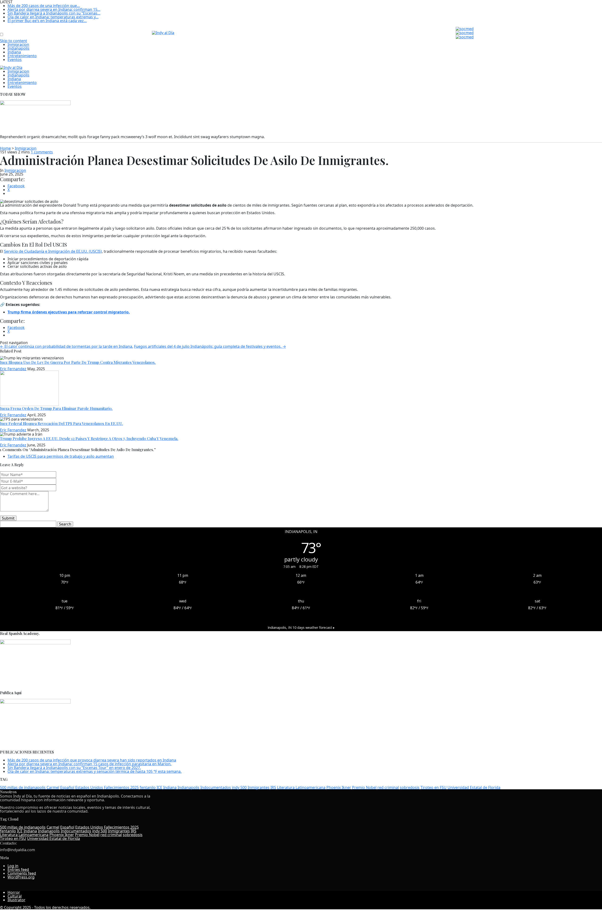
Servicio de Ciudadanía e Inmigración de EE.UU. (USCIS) (53, 251)
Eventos (15, 59)
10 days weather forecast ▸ (301, 627)
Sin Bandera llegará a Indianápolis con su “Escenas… (54, 13)
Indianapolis (18, 48)
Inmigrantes (258, 787)
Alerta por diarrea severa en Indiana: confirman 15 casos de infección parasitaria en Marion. (89, 763)
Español (67, 787)
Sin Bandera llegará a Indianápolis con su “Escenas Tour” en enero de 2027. (74, 767)
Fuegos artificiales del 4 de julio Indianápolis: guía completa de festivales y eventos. (210, 346)
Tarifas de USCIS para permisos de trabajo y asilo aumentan (61, 456)
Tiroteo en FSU (433, 787)
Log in (13, 865)
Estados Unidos (89, 787)
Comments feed (22, 873)
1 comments (42, 152)
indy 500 (239, 787)
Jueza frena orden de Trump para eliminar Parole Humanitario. (56, 408)
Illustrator (16, 899)
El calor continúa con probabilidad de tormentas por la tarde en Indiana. (66, 346)
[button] (3, 31)
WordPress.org (21, 877)
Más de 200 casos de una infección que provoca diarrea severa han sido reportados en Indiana (92, 760)
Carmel (53, 787)
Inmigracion (18, 44)
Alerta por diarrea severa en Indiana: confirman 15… (54, 9)
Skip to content (13, 40)
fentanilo (148, 787)
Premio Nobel (364, 787)
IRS (273, 787)
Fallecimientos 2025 (121, 787)
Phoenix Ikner (338, 787)
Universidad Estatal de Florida (474, 787)
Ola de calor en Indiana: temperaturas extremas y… (53, 17)
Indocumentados (215, 787)
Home (5, 148)
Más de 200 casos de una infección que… (44, 5)
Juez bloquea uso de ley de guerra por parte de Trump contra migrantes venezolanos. (78, 362)
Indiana (14, 52)
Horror (14, 892)
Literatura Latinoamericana (301, 787)
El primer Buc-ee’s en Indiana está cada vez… (47, 20)
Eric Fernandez (13, 368)
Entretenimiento (22, 55)
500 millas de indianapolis (23, 787)
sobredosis (410, 787)
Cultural (15, 896)
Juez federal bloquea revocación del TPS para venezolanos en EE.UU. (61, 423)
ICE (159, 787)
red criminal (388, 787)
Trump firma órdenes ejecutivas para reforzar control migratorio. (69, 312)
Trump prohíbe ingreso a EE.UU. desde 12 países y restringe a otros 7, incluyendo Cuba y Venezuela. (89, 438)
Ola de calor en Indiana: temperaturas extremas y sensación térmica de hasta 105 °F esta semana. (95, 771)
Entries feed (18, 869)
